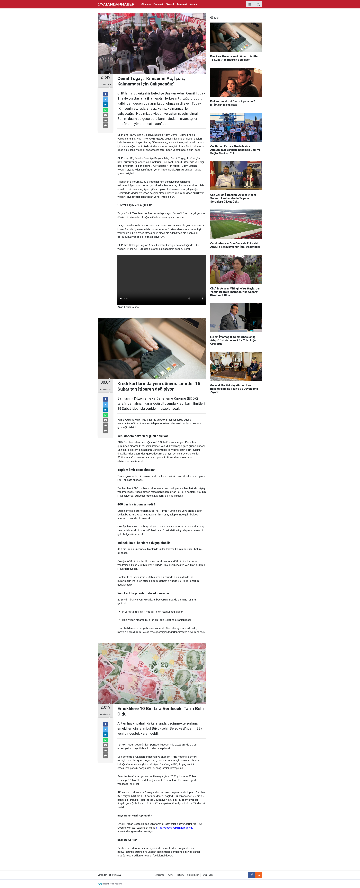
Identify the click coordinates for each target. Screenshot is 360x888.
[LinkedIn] (105, 104)
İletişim (180, 875)
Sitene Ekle (208, 875)
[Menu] (249, 4)
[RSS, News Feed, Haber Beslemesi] (258, 875)
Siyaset (170, 4)
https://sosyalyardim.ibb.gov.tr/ (174, 827)
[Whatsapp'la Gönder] (105, 110)
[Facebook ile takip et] (251, 875)
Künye (170, 875)
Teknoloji (182, 4)
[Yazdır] (105, 120)
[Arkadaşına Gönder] (105, 115)
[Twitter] (105, 99)
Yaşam (193, 4)
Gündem (146, 4)
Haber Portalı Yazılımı (112, 884)
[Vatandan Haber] (116, 4)
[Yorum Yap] (105, 125)
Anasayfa (160, 875)
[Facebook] (105, 94)
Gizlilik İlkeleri (193, 875)
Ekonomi (158, 4)
